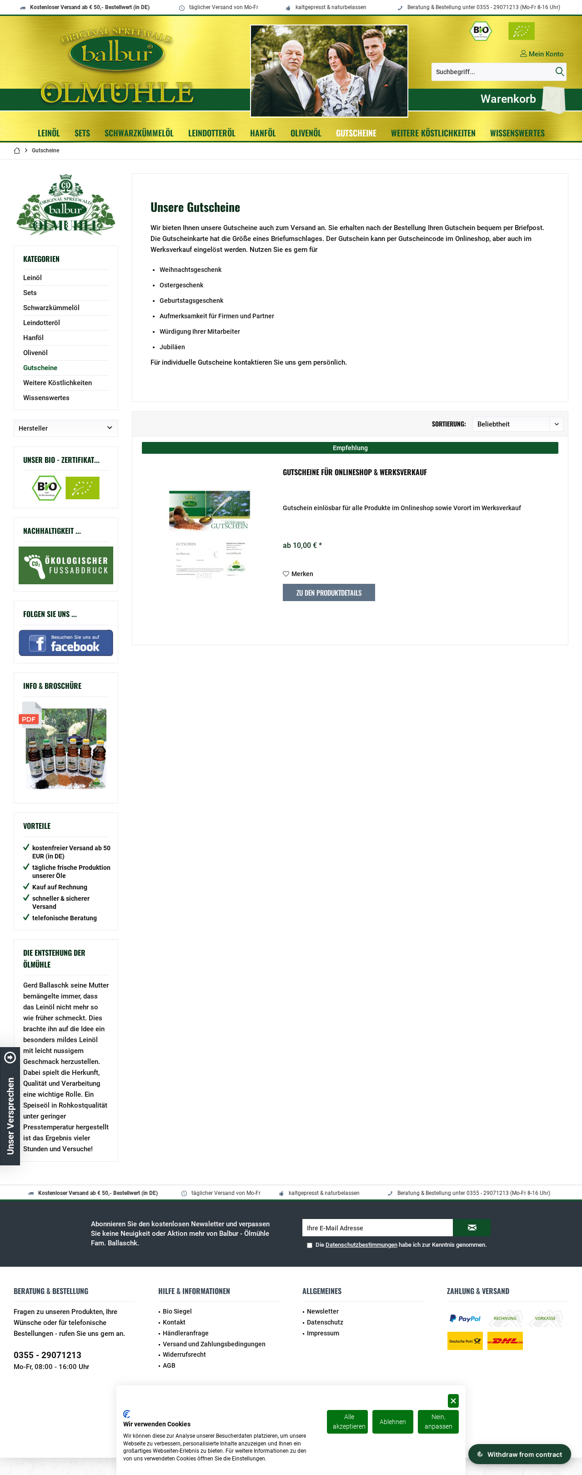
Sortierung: (449, 423)
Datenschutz (325, 1322)
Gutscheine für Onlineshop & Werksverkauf (355, 472)
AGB (169, 1365)
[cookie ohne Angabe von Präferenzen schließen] (453, 1401)
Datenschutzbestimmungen (361, 1244)
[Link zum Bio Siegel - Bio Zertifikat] (66, 488)
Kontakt (174, 1322)
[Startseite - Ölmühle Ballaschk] (119, 65)
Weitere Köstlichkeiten (57, 383)
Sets (30, 293)
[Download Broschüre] (66, 749)
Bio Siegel (177, 1311)
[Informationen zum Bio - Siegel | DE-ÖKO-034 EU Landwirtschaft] (502, 31)
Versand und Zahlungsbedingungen (214, 1344)
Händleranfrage (186, 1333)
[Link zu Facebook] (66, 565)
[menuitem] (521, 98)
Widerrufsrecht (184, 1354)
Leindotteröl (41, 323)
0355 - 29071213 (47, 1355)
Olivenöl (35, 353)
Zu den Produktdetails (328, 592)
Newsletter (323, 1311)
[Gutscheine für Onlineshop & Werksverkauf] (210, 535)
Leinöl (32, 278)
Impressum (323, 1333)
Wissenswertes (46, 398)
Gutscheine (40, 368)
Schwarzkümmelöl (51, 308)
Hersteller (33, 428)
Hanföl (33, 338)
